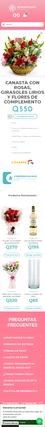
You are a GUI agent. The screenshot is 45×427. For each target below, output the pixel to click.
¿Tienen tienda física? (18, 374)
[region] (22, 415)
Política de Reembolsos (20, 391)
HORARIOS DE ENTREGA (18, 344)
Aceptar (22, 422)
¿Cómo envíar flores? (18, 337)
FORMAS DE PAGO (14, 350)
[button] (41, 33)
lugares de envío (15, 357)
